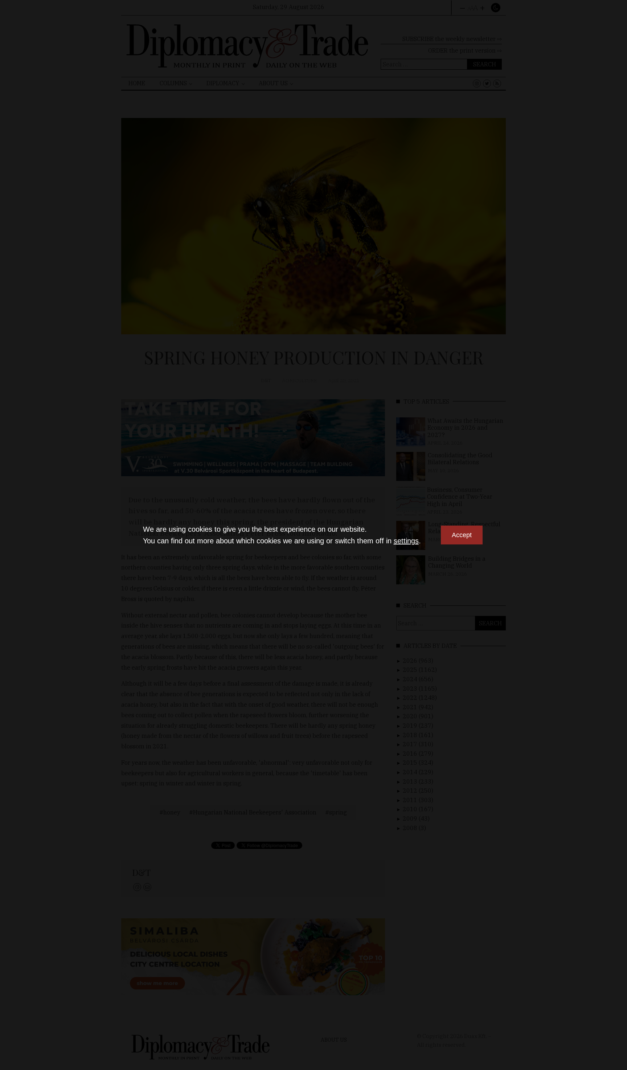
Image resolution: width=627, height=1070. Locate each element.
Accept (462, 535)
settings (406, 541)
